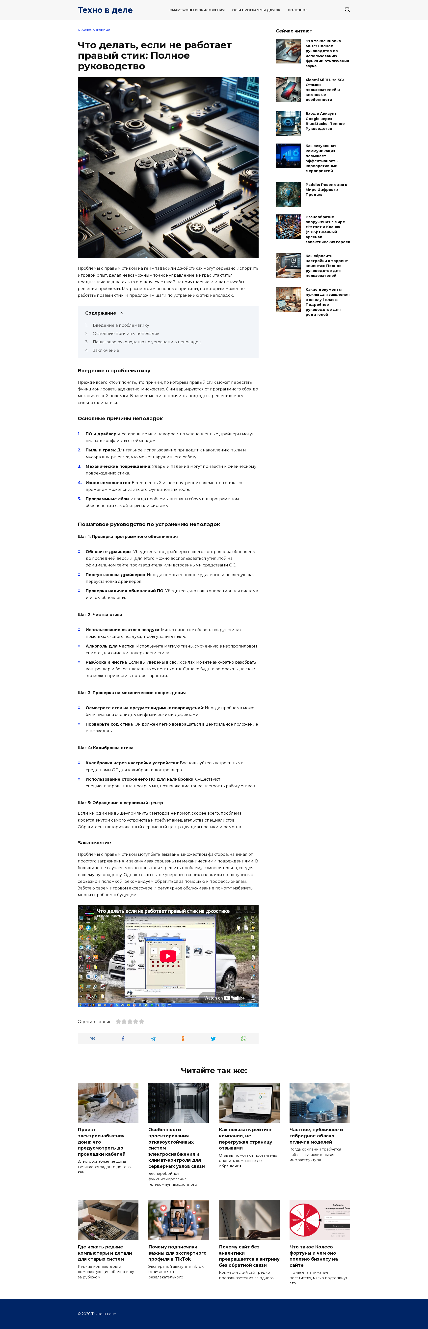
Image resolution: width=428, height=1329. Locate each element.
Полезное (298, 10)
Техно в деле (105, 10)
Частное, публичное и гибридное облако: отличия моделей (316, 1135)
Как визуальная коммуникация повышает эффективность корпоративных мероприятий (322, 158)
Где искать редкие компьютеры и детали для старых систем (105, 1253)
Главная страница (94, 29)
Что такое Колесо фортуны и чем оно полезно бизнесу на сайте (314, 1256)
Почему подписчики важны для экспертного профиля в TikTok (177, 1253)
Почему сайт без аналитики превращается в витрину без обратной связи (249, 1256)
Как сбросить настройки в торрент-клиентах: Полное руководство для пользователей (327, 266)
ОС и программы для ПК (256, 10)
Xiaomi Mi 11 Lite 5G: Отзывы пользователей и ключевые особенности (325, 90)
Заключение (106, 350)
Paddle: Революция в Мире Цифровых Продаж (326, 189)
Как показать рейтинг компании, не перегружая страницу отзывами (245, 1139)
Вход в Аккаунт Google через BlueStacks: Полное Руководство (325, 121)
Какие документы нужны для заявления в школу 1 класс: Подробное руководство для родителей (327, 302)
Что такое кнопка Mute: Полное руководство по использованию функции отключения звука (327, 53)
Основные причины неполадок (126, 333)
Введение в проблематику (121, 325)
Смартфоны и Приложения (197, 10)
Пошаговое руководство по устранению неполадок (147, 342)
